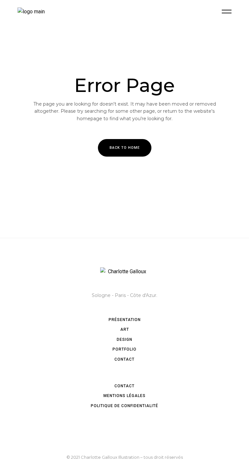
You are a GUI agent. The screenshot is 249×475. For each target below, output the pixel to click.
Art (124, 329)
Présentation (125, 319)
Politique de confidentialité (124, 406)
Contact (124, 359)
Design (124, 339)
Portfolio (124, 349)
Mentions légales (124, 395)
